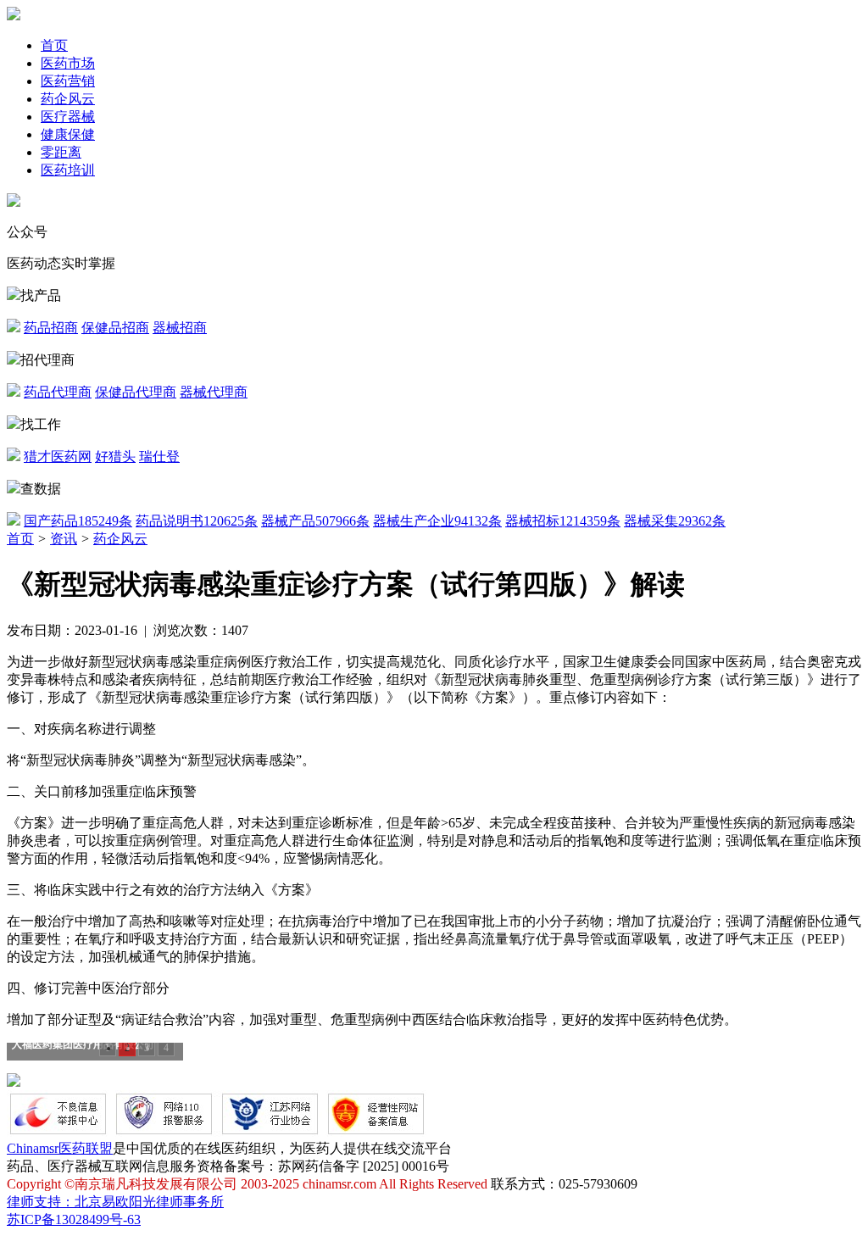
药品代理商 (58, 392)
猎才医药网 (58, 456)
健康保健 (68, 134)
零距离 (61, 152)
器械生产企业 (437, 521)
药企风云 (68, 99)
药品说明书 (197, 521)
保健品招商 (115, 327)
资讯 (63, 539)
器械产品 (315, 521)
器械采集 (675, 521)
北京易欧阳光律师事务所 (149, 1201)
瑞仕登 (159, 456)
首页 (54, 45)
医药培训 (68, 170)
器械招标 (562, 521)
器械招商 (180, 327)
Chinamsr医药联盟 (60, 1148)
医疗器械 (68, 116)
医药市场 (68, 63)
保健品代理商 (135, 392)
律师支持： (41, 1201)
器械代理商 (214, 392)
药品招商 (51, 327)
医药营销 (68, 81)
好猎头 (115, 456)
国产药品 (78, 521)
